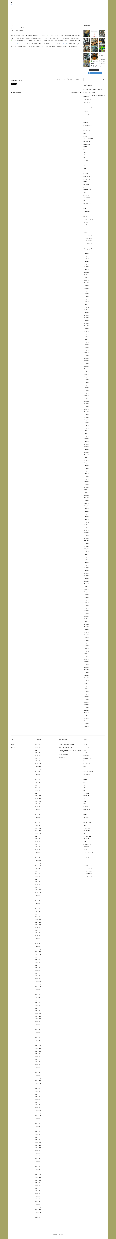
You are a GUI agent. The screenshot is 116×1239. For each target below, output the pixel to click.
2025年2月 (86, 299)
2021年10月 (86, 401)
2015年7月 (86, 600)
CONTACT (92, 19)
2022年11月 (86, 371)
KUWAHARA (86, 173)
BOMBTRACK (86, 130)
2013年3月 (86, 675)
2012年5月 (86, 702)
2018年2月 (86, 516)
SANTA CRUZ (86, 198)
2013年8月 (86, 661)
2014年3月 (86, 643)
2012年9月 (86, 691)
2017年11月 (86, 524)
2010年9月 (86, 726)
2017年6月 (86, 538)
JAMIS (84, 168)
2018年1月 (86, 519)
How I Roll (86, 163)
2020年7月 (86, 441)
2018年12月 (86, 489)
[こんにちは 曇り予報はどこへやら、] (86, 56)
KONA (84, 171)
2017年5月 (86, 540)
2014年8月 (86, 629)
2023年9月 (86, 344)
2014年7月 (86, 632)
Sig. (84, 200)
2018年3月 (86, 514)
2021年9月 (86, 403)
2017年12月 (86, 522)
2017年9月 (86, 530)
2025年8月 (86, 283)
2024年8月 (86, 315)
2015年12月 (86, 586)
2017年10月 (86, 527)
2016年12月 (86, 554)
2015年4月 (86, 608)
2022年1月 (86, 395)
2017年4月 (86, 543)
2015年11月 (86, 589)
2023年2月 (86, 363)
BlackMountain (87, 125)
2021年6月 (86, 411)
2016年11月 (86, 557)
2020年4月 (86, 449)
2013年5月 (86, 669)
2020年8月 (86, 438)
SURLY (84, 208)
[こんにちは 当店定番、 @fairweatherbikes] (94, 56)
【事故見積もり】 (87, 114)
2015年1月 (86, 616)
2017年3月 (86, 546)
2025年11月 (86, 274)
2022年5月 (86, 385)
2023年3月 (86, 360)
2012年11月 (86, 686)
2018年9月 (86, 497)
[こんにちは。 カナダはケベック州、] (94, 41)
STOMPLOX (86, 206)
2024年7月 (86, 317)
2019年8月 (86, 468)
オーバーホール (87, 224)
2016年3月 (86, 578)
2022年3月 (86, 390)
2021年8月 (86, 406)
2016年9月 (86, 562)
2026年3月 (86, 264)
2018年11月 (86, 492)
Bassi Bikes (86, 122)
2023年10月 (86, 342)
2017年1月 (86, 551)
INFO (72, 19)
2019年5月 (86, 476)
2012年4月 (86, 704)
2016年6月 (86, 570)
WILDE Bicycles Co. (88, 219)
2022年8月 (86, 377)
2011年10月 (86, 721)
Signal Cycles (87, 203)
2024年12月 (86, 304)
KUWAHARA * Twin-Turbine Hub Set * (92, 89)
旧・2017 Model (87, 235)
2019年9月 (86, 465)
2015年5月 (86, 605)
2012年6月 (86, 699)
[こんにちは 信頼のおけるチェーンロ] (86, 63)
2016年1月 (86, 583)
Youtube (85, 222)
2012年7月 (86, 696)
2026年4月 (86, 261)
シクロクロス (86, 227)
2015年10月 (86, 592)
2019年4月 (86, 479)
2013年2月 (86, 678)
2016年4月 (86, 575)
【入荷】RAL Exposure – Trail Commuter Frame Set (94, 96)
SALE (84, 192)
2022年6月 (86, 382)
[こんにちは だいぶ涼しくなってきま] (102, 56)
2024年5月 (86, 323)
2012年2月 (86, 710)
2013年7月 (86, 664)
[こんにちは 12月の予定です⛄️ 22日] (94, 33)
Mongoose (86, 179)
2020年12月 (86, 428)
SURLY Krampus (75, 92)
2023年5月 (86, 355)
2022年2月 (86, 393)
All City (85, 120)
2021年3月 (86, 420)
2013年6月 (86, 667)
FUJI (84, 149)
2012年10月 (86, 688)
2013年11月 (86, 653)
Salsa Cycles (86, 195)
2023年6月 (86, 352)
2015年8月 (86, 597)
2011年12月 (86, 715)
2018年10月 (86, 495)
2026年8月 (86, 253)
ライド (85, 230)
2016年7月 (86, 567)
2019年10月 (86, 463)
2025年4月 (86, 293)
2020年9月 (86, 436)
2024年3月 (86, 328)
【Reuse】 (86, 112)
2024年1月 (86, 334)
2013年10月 (86, 656)
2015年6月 (86, 602)
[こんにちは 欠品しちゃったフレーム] (86, 33)
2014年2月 (86, 645)
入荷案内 (85, 232)
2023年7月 (86, 350)
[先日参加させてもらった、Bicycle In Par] (102, 41)
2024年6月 (86, 320)
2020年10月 (86, 433)
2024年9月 (86, 312)
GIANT (85, 152)
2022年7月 (86, 379)
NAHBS (85, 181)
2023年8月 (86, 347)
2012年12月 (86, 683)
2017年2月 (86, 549)
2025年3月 (86, 296)
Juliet (61, 1231)
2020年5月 (86, 446)
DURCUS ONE (86, 144)
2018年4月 (86, 511)
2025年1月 (86, 301)
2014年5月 (86, 637)
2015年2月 (86, 613)
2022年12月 (86, 369)
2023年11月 (86, 339)
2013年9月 (86, 659)
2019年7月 (86, 471)
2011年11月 (86, 718)
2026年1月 (86, 269)
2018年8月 (86, 500)
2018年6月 (86, 506)
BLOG (66, 19)
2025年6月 (86, 288)
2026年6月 (86, 258)
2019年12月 (86, 457)
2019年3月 (86, 481)
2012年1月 (86, 712)
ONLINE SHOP (101, 19)
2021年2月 (86, 422)
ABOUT (78, 19)
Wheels (85, 216)
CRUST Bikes (86, 141)
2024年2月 (86, 331)
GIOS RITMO (86, 102)
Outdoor (86, 184)
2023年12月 (86, 336)
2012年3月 (86, 707)
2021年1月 (86, 425)
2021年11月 (86, 398)
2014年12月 (86, 618)
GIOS (84, 155)
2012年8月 (86, 694)
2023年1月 (86, 366)
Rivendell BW (87, 189)
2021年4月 (86, 417)
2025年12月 (86, 272)
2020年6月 (86, 444)
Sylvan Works (87, 211)
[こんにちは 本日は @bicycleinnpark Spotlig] (94, 63)
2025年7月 (86, 285)
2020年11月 (86, 430)
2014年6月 (86, 635)
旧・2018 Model (87, 238)
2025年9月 (86, 280)
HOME (60, 19)
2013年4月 (86, 672)
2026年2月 (86, 266)
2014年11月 (86, 621)
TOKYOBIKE (86, 214)
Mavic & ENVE (87, 176)
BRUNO (85, 136)
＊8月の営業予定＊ (87, 99)
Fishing (85, 146)
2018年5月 (86, 508)
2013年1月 (86, 680)
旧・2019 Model (87, 241)
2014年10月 (86, 624)
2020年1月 (86, 454)
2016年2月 (86, 581)
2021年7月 (86, 409)
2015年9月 (86, 594)
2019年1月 (86, 487)
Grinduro (86, 160)
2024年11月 (86, 307)
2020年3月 (86, 452)
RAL (84, 187)
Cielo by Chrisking (88, 138)
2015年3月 (86, 610)
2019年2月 (86, 484)
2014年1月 (86, 648)
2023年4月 (86, 358)
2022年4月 (86, 387)
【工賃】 (85, 117)
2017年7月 (86, 535)
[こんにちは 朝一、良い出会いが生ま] (102, 48)
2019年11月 (86, 460)
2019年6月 (86, 473)
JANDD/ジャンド (17, 92)
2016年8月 (86, 565)
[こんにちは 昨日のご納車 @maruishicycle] (102, 63)
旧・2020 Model (87, 243)
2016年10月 (86, 559)
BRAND (85, 19)
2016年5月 (86, 573)
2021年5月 (86, 414)
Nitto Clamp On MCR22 (89, 92)
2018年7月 (86, 503)
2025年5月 (86, 291)
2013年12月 (86, 651)
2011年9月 (86, 723)
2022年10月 (86, 374)
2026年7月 (86, 256)
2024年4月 (86, 326)
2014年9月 (86, 626)
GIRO (84, 157)
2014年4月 (86, 640)
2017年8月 (86, 532)
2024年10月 (86, 309)
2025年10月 (86, 277)
